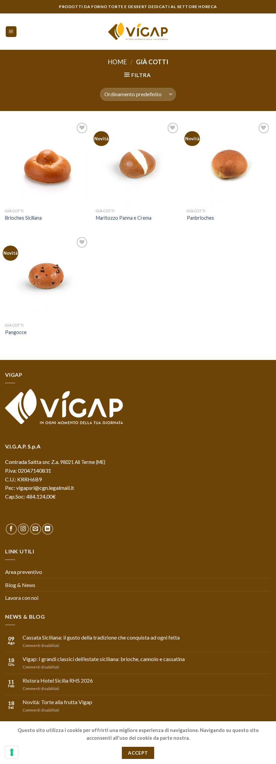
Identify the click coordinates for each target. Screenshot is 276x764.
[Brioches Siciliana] (47, 163)
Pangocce (16, 332)
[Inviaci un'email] (35, 529)
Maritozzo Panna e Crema (123, 218)
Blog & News (20, 585)
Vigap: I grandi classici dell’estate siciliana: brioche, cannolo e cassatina (104, 659)
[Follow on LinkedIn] (47, 529)
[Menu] (11, 31)
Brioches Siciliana (23, 218)
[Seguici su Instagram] (23, 529)
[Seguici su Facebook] (11, 529)
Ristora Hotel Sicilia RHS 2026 (58, 680)
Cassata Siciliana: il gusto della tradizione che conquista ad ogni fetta (101, 637)
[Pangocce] (47, 277)
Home (117, 62)
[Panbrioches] (229, 163)
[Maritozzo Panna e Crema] (138, 163)
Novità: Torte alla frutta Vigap (57, 702)
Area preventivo (23, 572)
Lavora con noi (21, 597)
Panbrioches (200, 218)
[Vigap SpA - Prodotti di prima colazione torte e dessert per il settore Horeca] (138, 32)
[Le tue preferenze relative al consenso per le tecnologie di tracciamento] (11, 752)
